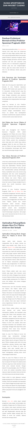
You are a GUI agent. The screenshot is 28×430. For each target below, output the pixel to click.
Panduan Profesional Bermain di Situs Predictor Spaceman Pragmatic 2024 (13, 40)
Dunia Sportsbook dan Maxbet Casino (14, 4)
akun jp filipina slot (17, 191)
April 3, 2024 (5, 45)
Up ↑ (14, 427)
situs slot (10, 401)
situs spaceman (22, 49)
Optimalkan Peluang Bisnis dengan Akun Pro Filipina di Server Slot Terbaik (13, 225)
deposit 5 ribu (11, 247)
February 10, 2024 (7, 230)
